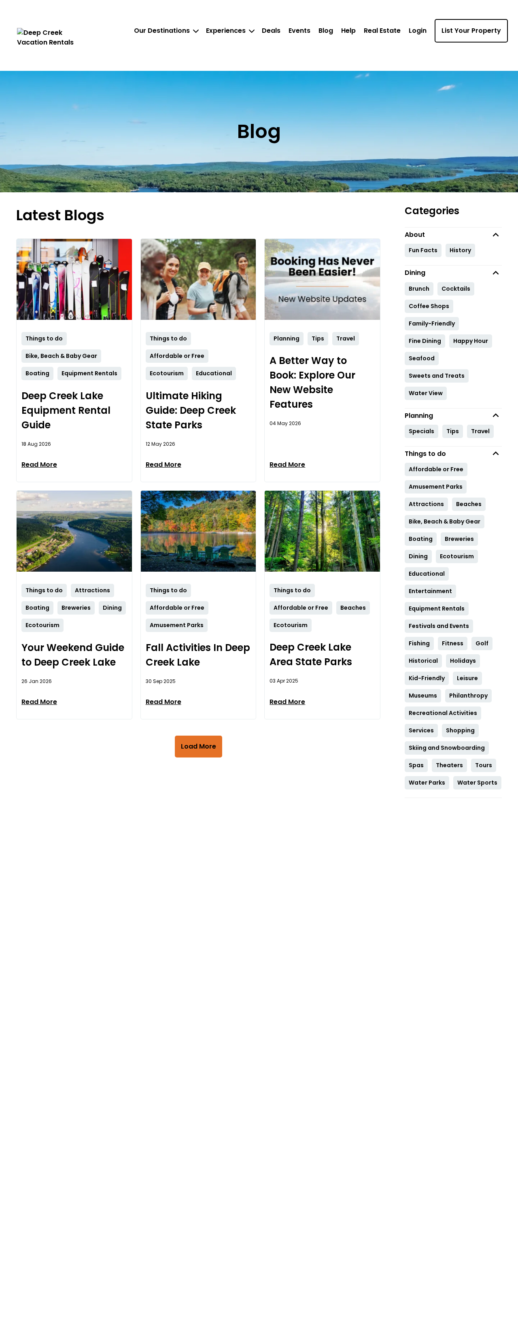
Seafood (422, 358)
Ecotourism (457, 556)
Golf (482, 643)
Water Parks (427, 783)
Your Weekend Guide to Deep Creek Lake (72, 655)
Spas (416, 765)
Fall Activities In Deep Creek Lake (198, 655)
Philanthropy (468, 695)
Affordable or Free (436, 469)
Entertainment (430, 591)
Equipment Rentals (437, 608)
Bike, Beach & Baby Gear (444, 521)
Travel (480, 431)
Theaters (449, 765)
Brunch (419, 289)
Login (418, 30)
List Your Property (471, 30)
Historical (423, 661)
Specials (421, 431)
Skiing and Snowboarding (447, 748)
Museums (423, 695)
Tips (452, 431)
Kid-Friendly (427, 678)
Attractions (426, 504)
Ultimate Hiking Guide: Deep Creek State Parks (191, 410)
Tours (483, 765)
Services (421, 730)
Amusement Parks (436, 487)
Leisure (467, 678)
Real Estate (382, 30)
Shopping (460, 730)
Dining (418, 556)
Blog (325, 30)
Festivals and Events (439, 626)
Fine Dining (425, 341)
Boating (421, 539)
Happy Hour (470, 341)
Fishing (419, 643)
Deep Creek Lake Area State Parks (311, 654)
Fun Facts (423, 250)
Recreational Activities (443, 713)
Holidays (463, 661)
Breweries (459, 539)
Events (299, 30)
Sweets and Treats (437, 376)
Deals (271, 30)
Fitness (452, 643)
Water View (426, 393)
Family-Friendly (432, 323)
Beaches (469, 504)
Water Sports (477, 783)
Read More (39, 464)
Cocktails (456, 289)
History (460, 250)
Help (348, 30)
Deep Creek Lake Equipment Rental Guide (65, 410)
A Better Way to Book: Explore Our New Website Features (312, 382)
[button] (453, 235)
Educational (427, 574)
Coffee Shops (429, 306)
